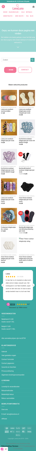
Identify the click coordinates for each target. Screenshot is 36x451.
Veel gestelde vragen (9, 355)
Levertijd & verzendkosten (11, 387)
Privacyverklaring (8, 371)
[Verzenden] (32, 60)
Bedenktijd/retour (8, 394)
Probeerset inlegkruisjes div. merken (8, 228)
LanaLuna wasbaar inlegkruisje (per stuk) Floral (7, 199)
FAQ (27, 16)
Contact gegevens (8, 363)
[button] (3, 6)
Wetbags (29, 12)
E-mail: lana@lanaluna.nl (10, 414)
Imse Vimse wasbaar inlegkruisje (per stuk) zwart (25, 199)
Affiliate (4, 419)
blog (31, 16)
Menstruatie (7, 16)
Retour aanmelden (8, 398)
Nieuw (5, 12)
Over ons (5, 409)
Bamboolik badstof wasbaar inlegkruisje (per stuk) (26, 170)
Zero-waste (19, 16)
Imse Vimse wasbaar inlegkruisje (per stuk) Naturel (7, 258)
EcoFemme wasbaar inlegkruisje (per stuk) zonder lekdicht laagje (7, 170)
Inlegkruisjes (13, 12)
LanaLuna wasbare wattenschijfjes (7, 110)
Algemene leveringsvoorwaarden (13, 375)
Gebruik (4, 352)
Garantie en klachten (9, 367)
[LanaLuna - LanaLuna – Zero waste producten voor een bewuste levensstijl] (18, 6)
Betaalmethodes (7, 390)
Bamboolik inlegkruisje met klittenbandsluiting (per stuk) (26, 229)
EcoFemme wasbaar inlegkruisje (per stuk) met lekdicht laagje (27, 140)
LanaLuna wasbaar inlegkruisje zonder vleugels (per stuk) (25, 111)
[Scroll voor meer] (18, 47)
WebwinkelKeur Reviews (9, 446)
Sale (22, 12)
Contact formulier (8, 359)
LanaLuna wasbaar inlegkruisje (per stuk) (7, 139)
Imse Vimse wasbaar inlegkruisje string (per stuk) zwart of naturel (26, 258)
